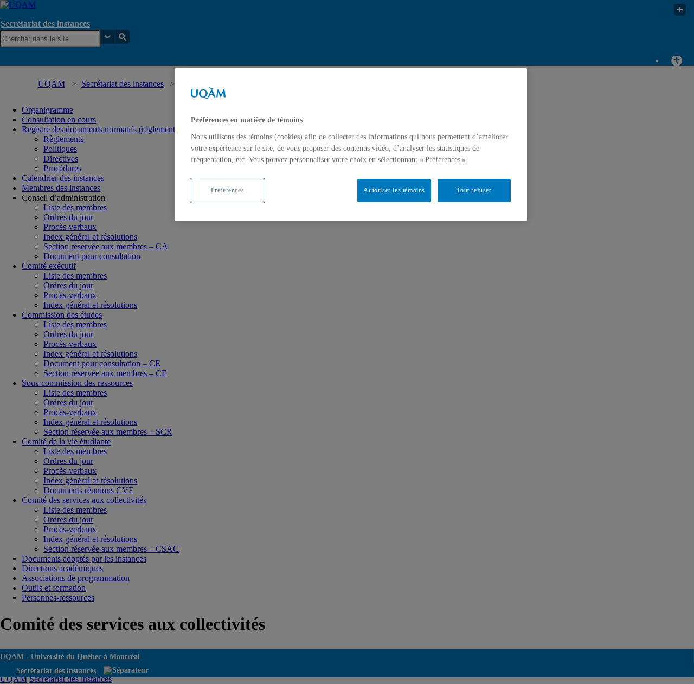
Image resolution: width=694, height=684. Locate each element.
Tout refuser (474, 190)
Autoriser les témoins (394, 190)
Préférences (228, 190)
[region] (351, 144)
